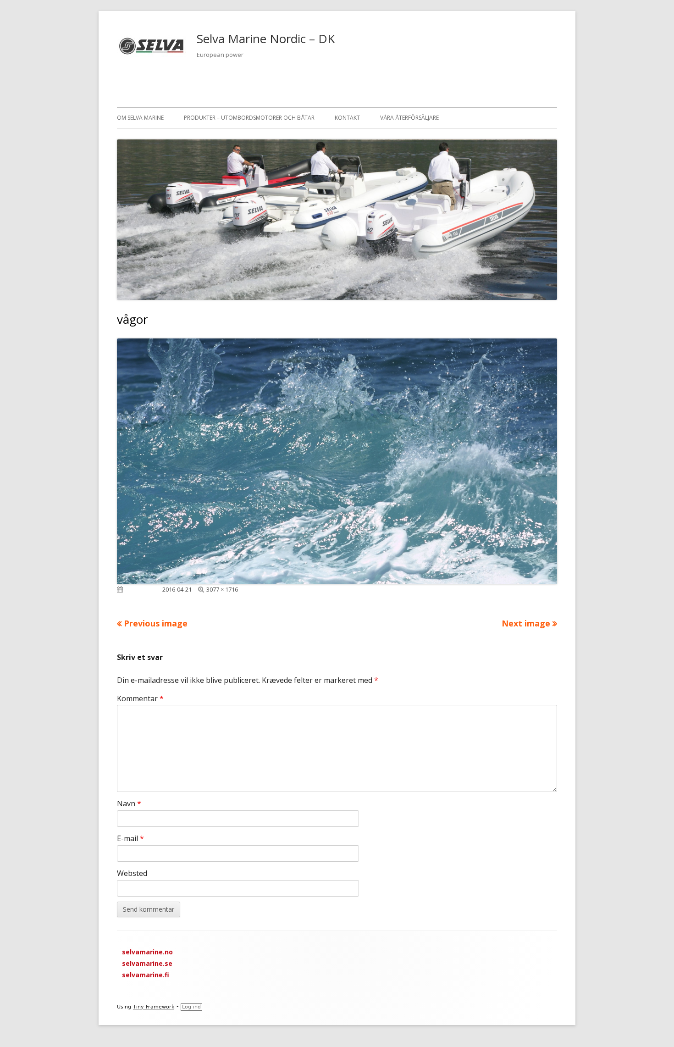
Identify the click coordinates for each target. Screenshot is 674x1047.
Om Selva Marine (140, 118)
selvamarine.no (147, 951)
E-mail (130, 838)
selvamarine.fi (145, 974)
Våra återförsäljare (409, 118)
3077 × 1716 (222, 589)
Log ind (191, 1007)
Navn (129, 803)
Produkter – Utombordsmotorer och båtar (249, 118)
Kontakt (347, 118)
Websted (132, 873)
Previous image (156, 623)
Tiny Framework (153, 1007)
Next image (526, 623)
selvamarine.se (147, 963)
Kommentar (140, 698)
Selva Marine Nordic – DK (266, 38)
